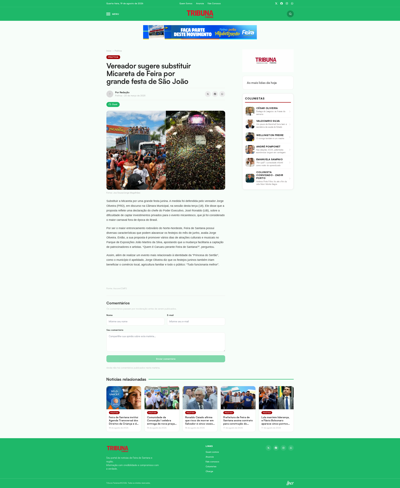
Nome (109, 315)
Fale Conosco (214, 3)
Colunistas (211, 466)
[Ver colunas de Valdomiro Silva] (250, 124)
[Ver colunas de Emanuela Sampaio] (250, 162)
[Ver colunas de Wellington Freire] (250, 136)
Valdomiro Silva (268, 120)
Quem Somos (185, 3)
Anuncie (200, 3)
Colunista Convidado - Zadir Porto (269, 175)
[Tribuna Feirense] (152, 448)
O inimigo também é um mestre (270, 138)
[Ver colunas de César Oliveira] (250, 111)
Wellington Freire (269, 135)
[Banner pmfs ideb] (200, 32)
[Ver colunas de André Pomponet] (250, 149)
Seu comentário (114, 330)
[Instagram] (286, 3)
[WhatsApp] (292, 3)
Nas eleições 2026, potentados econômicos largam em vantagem (271, 151)
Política (118, 51)
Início (108, 51)
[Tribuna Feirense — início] (200, 13)
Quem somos (212, 452)
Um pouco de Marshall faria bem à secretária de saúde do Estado (271, 125)
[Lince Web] (290, 483)
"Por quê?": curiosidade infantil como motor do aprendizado (269, 164)
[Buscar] (290, 14)
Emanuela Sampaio (269, 159)
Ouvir (115, 104)
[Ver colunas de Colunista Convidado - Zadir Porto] (250, 178)
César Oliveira (267, 108)
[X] (276, 3)
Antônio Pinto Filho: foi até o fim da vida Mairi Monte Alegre (271, 183)
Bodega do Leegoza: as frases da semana (270, 112)
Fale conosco (212, 461)
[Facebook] (281, 3)
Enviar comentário (165, 358)
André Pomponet (268, 146)
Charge (209, 471)
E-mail (170, 315)
